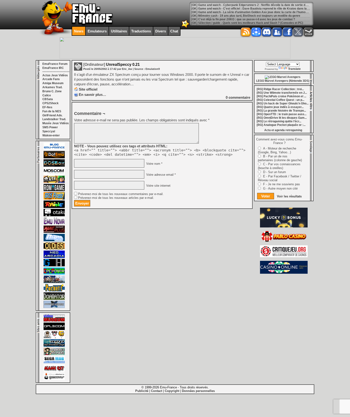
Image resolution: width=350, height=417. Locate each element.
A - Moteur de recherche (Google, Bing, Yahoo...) (277, 150)
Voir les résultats (289, 196)
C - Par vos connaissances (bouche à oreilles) (279, 166)
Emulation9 (152, 68)
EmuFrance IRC (53, 68)
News (78, 31)
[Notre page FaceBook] (287, 32)
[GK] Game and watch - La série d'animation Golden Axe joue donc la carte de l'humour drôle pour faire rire (263, 12)
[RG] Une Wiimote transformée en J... (282, 92)
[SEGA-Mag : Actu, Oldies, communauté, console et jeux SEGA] (54, 362)
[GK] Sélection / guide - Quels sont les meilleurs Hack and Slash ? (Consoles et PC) (247, 23)
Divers (160, 31)
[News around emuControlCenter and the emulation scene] (54, 307)
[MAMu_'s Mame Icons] (54, 337)
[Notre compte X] (298, 32)
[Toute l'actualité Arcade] (54, 257)
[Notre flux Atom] (256, 32)
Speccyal (48, 131)
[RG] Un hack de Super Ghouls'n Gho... (283, 103)
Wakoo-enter (51, 135)
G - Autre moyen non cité (280, 188)
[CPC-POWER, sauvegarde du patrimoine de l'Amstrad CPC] (54, 273)
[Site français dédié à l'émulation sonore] (54, 329)
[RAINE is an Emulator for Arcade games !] (54, 207)
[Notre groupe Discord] (266, 32)
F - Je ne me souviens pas (281, 184)
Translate (294, 69)
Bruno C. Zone (52, 91)
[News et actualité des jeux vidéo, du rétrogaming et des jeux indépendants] (54, 190)
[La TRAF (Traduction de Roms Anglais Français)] (54, 282)
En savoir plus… (92, 95)
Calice (46, 95)
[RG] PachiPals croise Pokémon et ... (281, 96)
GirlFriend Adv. (52, 115)
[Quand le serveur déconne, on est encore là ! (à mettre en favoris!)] (54, 149)
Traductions (141, 31)
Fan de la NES (51, 111)
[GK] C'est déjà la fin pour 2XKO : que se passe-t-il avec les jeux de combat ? (243, 19)
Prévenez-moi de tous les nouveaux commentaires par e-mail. (121, 194)
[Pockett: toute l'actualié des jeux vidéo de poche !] (54, 290)
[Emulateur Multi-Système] (54, 298)
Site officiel (88, 89)
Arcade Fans (51, 79)
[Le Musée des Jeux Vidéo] (54, 320)
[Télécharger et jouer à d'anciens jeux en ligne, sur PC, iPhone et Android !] (54, 157)
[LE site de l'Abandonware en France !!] (54, 182)
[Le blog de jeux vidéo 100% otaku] (54, 215)
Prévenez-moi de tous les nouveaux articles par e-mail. (116, 198)
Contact (156, 391)
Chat (174, 31)
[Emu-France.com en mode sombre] (185, 27)
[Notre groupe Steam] (308, 32)
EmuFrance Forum (55, 64)
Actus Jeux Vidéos (55, 75)
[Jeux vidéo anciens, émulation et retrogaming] (54, 223)
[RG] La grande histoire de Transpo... (281, 110)
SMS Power (50, 127)
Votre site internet (157, 185)
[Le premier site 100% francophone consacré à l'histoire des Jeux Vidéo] (54, 198)
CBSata (47, 99)
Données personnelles (198, 391)
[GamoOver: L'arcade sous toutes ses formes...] (54, 379)
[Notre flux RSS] (245, 32)
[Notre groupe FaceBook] (277, 32)
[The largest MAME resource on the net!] (54, 240)
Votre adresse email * (160, 174)
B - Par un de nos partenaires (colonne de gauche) (280, 158)
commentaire (238, 97)
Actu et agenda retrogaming (283, 130)
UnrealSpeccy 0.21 (111, 64)
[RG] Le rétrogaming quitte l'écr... (279, 121)
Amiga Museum (53, 83)
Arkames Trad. (52, 87)
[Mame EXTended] (54, 370)
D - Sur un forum (274, 172)
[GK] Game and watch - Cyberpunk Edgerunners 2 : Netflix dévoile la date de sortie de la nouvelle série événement (268, 5)
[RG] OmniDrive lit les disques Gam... (282, 117)
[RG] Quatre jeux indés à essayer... (280, 107)
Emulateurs (97, 31)
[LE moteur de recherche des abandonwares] (54, 248)
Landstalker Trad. (54, 119)
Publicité (141, 391)
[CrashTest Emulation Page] (54, 354)
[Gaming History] (54, 265)
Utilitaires (119, 31)
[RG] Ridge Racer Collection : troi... (280, 89)
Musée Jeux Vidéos (55, 123)
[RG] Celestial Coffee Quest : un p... (280, 100)
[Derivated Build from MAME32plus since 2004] (54, 232)
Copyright (172, 391)
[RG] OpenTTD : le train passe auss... (281, 114)
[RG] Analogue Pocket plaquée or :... (281, 125)
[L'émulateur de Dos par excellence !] (54, 165)
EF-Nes (47, 107)
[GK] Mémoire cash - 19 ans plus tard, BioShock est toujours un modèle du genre (245, 15)
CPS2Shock (50, 103)
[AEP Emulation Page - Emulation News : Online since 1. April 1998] (54, 345)
